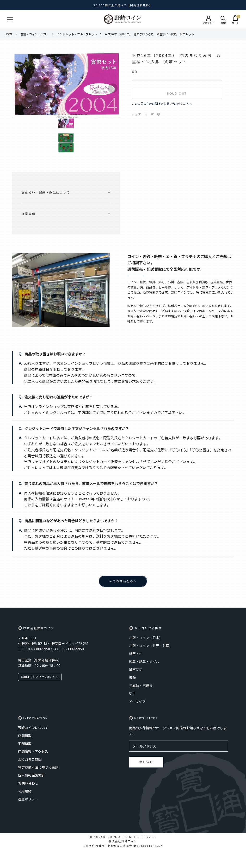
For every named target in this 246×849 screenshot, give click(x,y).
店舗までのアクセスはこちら (39, 677)
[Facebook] (146, 114)
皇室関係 (135, 669)
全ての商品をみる (123, 581)
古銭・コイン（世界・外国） (151, 645)
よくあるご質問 (30, 759)
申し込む (146, 762)
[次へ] (112, 88)
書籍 (132, 677)
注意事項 (29, 214)
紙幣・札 (135, 653)
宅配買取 (24, 743)
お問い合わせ (28, 783)
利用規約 (24, 791)
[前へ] (19, 88)
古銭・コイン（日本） (146, 637)
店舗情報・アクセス (33, 751)
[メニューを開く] (10, 19)
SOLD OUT (177, 93)
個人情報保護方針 (31, 775)
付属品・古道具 (141, 685)
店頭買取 (24, 735)
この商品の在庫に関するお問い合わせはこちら (162, 103)
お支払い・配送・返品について (46, 192)
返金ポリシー (28, 799)
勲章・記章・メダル (144, 661)
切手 (132, 693)
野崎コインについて (33, 727)
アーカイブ (137, 701)
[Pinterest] (158, 114)
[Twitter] (152, 114)
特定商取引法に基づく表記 (38, 767)
